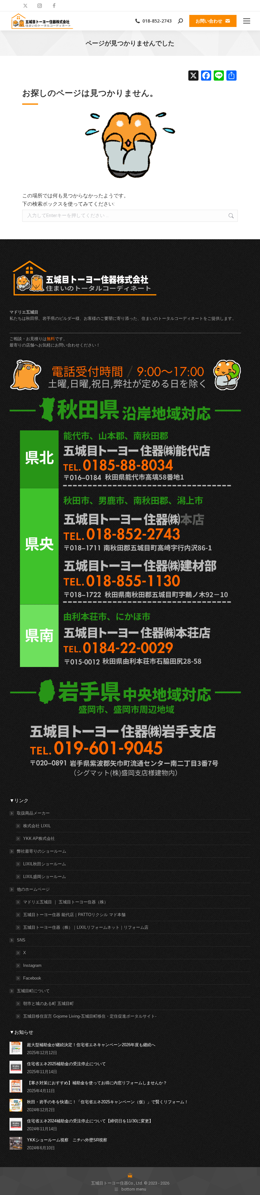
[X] (193, 76)
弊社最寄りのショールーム (41, 851)
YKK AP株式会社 (39, 838)
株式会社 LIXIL (37, 825)
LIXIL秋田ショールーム (44, 864)
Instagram (32, 965)
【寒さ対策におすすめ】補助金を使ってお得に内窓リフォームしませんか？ (97, 1082)
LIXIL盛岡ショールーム (44, 876)
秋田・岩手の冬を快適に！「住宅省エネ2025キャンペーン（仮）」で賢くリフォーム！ (107, 1101)
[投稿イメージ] (16, 1048)
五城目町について (33, 990)
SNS (21, 940)
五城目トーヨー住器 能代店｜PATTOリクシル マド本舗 (74, 914)
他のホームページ (33, 889)
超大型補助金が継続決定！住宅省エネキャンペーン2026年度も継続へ (91, 1044)
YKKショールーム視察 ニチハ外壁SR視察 (67, 1140)
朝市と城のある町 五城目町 (48, 1003)
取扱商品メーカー (33, 813)
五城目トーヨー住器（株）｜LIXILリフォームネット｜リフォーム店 (85, 927)
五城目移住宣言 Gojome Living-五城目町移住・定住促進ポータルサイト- (89, 1016)
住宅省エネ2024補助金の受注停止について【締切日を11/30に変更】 (90, 1121)
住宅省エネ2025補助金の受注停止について (66, 1063)
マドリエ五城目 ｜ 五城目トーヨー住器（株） (65, 902)
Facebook (32, 978)
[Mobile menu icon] (246, 21)
